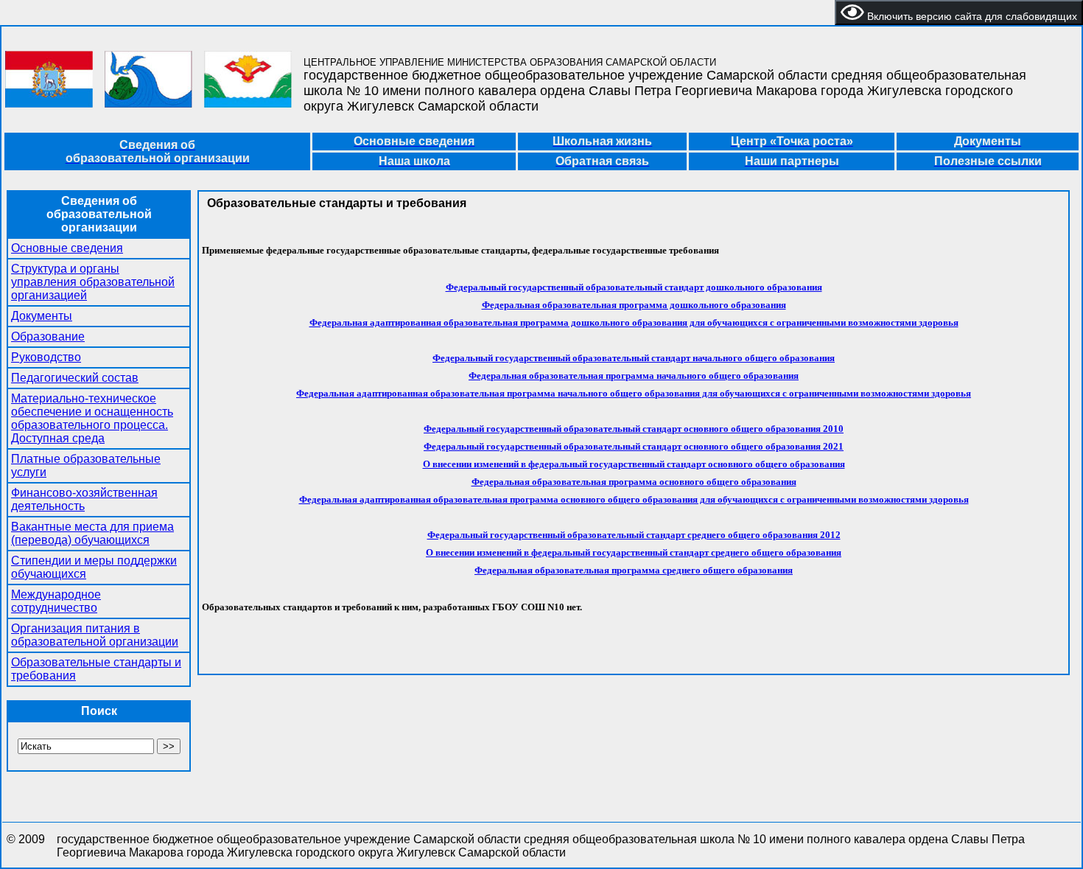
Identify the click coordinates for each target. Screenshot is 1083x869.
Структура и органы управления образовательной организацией (93, 281)
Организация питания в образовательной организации (94, 635)
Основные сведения (67, 248)
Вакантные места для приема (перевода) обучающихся (92, 533)
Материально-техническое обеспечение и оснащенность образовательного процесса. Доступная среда (92, 418)
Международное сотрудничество (56, 601)
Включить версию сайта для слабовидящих (970, 16)
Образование (48, 336)
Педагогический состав (75, 377)
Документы (41, 316)
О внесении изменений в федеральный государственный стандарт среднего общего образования (633, 552)
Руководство (46, 357)
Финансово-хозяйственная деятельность (84, 499)
